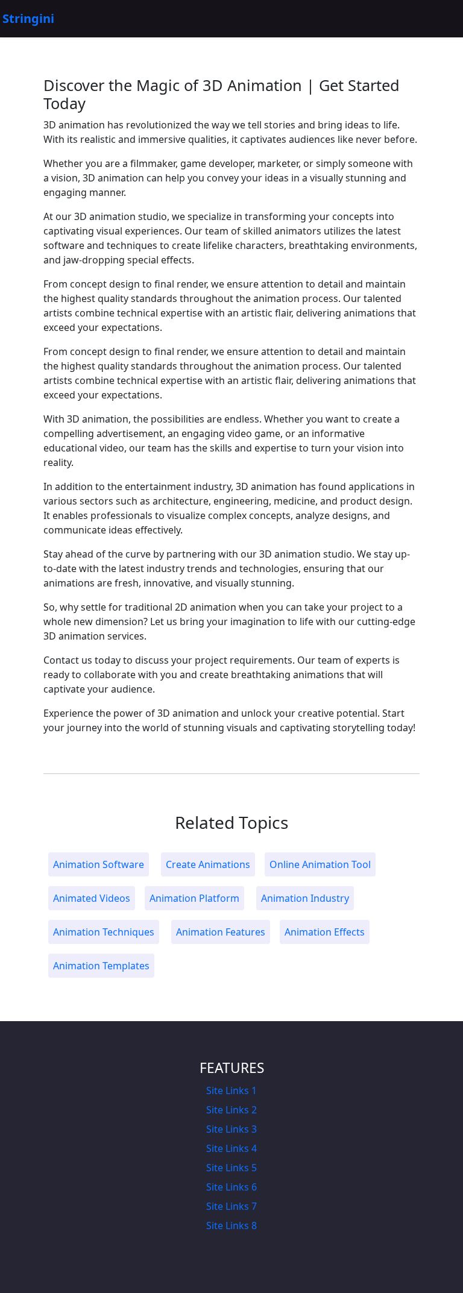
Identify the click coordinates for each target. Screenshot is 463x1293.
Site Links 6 (231, 1187)
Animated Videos (91, 898)
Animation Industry (305, 898)
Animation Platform (194, 898)
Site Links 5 (231, 1167)
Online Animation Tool (320, 864)
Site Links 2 (231, 1109)
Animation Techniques (103, 932)
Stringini (28, 18)
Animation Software (98, 864)
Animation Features (220, 932)
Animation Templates (101, 965)
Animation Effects (325, 932)
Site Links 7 (231, 1206)
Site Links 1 (231, 1090)
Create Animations (208, 864)
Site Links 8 (231, 1225)
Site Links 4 (231, 1148)
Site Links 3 (231, 1129)
